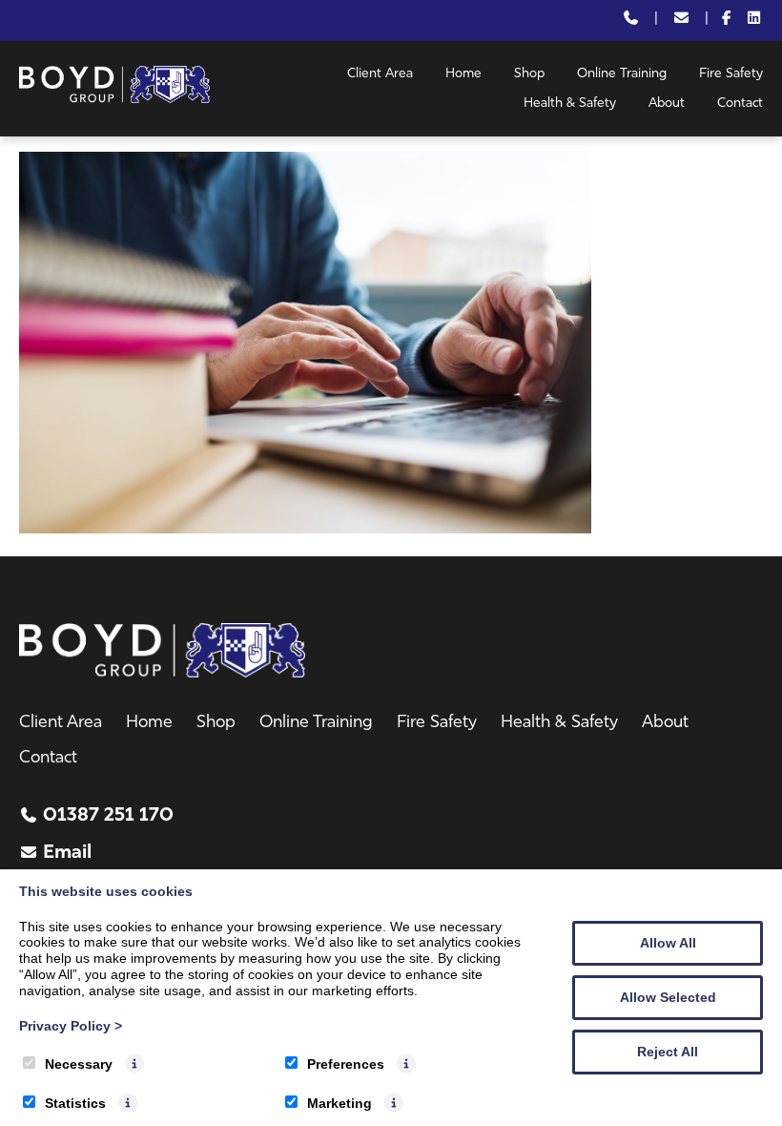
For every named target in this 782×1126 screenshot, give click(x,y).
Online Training (622, 74)
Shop (529, 74)
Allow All (668, 942)
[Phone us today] (631, 20)
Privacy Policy (70, 1025)
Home (463, 74)
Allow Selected (668, 997)
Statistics (75, 1103)
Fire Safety (731, 74)
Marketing (339, 1103)
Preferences (345, 1064)
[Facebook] (727, 20)
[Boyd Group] (114, 99)
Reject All (667, 1051)
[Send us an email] (681, 20)
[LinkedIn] (754, 20)
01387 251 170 (108, 815)
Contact (740, 103)
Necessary (79, 1064)
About (666, 103)
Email (67, 853)
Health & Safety (570, 103)
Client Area (380, 74)
